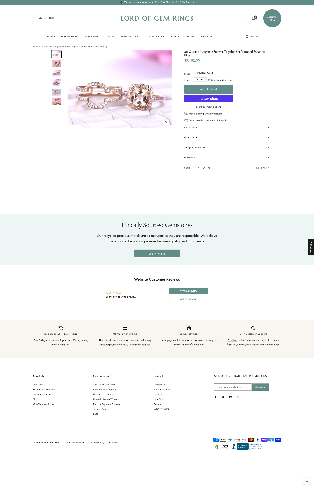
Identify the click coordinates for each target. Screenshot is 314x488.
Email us (232, 340)
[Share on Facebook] (194, 168)
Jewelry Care (100, 409)
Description (191, 128)
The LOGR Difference (104, 384)
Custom (109, 37)
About (191, 37)
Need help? (262, 168)
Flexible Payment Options (106, 404)
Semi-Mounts (130, 37)
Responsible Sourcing (44, 389)
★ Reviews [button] (311, 247)
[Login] (242, 18)
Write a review (188, 291)
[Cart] (253, 18)
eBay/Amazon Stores (43, 404)
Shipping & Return (195, 147)
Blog (35, 399)
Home (51, 37)
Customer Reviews (42, 394)
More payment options (208, 107)
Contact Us (159, 384)
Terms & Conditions (75, 442)
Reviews (206, 37)
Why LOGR (190, 138)
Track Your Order (162, 389)
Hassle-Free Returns (103, 394)
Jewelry (175, 37)
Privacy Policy (97, 442)
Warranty (189, 158)
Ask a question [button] (188, 299)
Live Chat (158, 399)
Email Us (158, 394)
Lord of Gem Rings (51, 442)
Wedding (91, 37)
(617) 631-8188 (162, 409)
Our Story (38, 384)
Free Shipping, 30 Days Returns (205, 114)
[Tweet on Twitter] (203, 168)
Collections (154, 37)
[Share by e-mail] (209, 168)
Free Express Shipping (105, 389)
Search (157, 404)
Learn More (157, 254)
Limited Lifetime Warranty (106, 399)
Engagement (70, 37)
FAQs (96, 414)
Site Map (113, 442)
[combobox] (259, 37)
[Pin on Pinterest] (198, 168)
